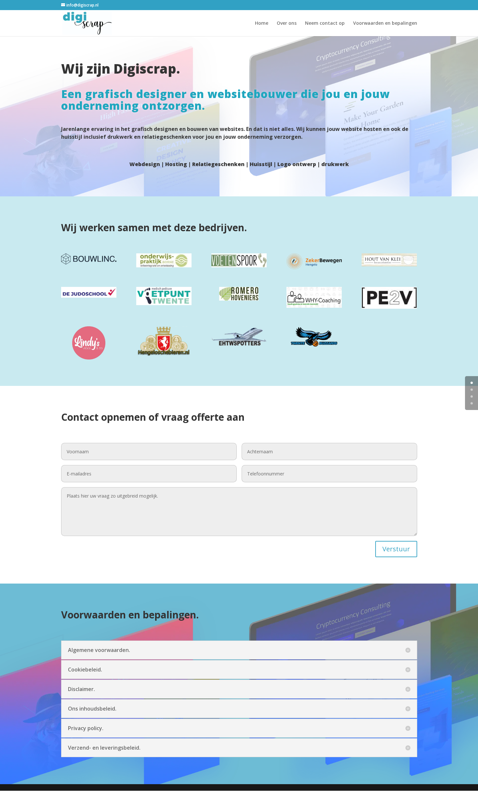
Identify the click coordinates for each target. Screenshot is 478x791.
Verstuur (396, 548)
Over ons (287, 23)
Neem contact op (325, 23)
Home (261, 23)
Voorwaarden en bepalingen (385, 23)
